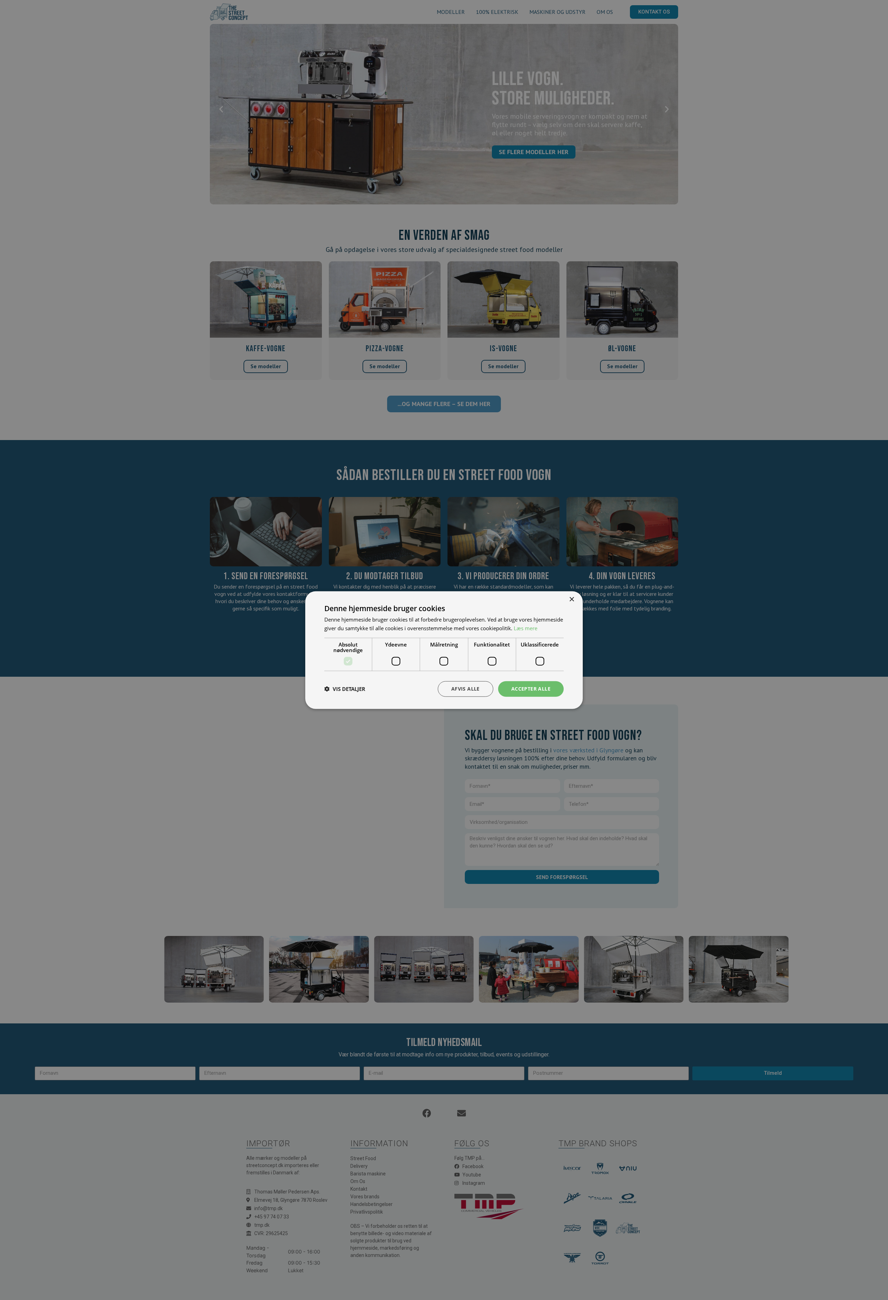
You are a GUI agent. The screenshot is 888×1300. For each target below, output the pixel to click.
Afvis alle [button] (465, 688)
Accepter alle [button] (530, 688)
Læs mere (525, 628)
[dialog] (444, 650)
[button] (344, 689)
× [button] (571, 599)
